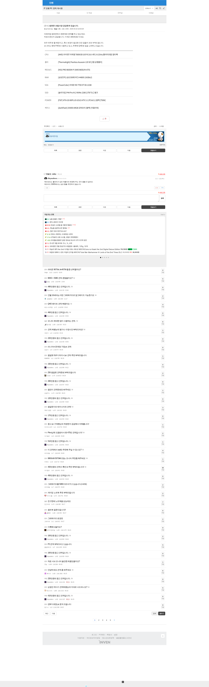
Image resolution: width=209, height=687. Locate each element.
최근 (46, 613)
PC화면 (102, 635)
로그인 (94, 635)
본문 (80, 150)
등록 (162, 198)
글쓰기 (164, 8)
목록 (55, 150)
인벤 (51, 3)
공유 (155, 126)
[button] (100, 257)
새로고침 (162, 174)
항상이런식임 (48, 29)
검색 (160, 9)
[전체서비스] (163, 2)
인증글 (151, 13)
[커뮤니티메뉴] (45, 2)
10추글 (120, 13)
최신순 (60, 174)
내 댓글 (89, 13)
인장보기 (51, 145)
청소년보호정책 (108, 638)
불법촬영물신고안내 (123, 638)
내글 (58, 13)
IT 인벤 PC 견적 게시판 (53, 8)
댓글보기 (153, 207)
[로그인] (159, 2)
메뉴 (45, 145)
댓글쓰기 (153, 150)
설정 (115, 635)
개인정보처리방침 (93, 638)
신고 (53, 126)
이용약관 (81, 638)
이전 (104, 150)
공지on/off (157, 9)
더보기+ (163, 214)
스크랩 (161, 126)
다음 (128, 150)
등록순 (54, 174)
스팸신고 (61, 126)
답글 (47, 187)
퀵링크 (109, 635)
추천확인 (47, 126)
